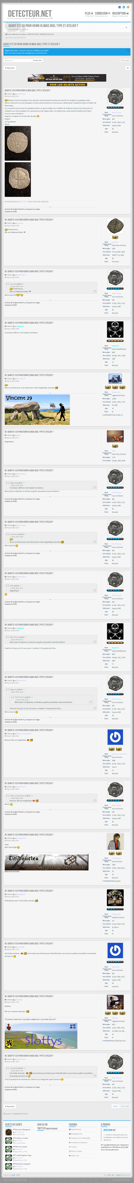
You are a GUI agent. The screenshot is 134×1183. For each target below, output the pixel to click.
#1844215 (9, 223)
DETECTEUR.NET (30, 13)
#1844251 (9, 1059)
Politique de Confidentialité (80, 1138)
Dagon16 (20, 326)
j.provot (20, 223)
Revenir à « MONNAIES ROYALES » (16, 1114)
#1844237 (9, 894)
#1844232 (9, 734)
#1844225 (9, 435)
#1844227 (9, 474)
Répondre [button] (10, 68)
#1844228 (9, 525)
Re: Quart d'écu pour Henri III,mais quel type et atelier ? (29, 219)
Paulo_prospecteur (24, 734)
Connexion (101, 13)
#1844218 (9, 275)
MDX (19, 435)
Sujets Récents (76, 1129)
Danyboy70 (21, 894)
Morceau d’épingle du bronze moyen (28, 1129)
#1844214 (9, 94)
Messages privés (76, 1134)
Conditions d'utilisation (79, 1142)
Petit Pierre (21, 94)
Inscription (119, 13)
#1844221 (9, 326)
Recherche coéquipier (22, 1164)
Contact (74, 1147)
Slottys (20, 1000)
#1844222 (9, 379)
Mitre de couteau (21, 1147)
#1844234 (9, 838)
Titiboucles (21, 838)
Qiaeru (25, 1180)
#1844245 (9, 1000)
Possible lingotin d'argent (24, 1155)
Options (115, 1106)
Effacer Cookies (76, 1151)
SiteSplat (118, 1175)
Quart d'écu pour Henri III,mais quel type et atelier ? (31, 44)
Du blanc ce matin (21, 1138)
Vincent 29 (21, 379)
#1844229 (9, 577)
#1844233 (9, 787)
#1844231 (9, 681)
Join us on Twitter (47, 1126)
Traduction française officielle (12, 1180)
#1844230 (9, 628)
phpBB (13, 1175)
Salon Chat (75, 1155)
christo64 (20, 947)
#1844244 (9, 947)
